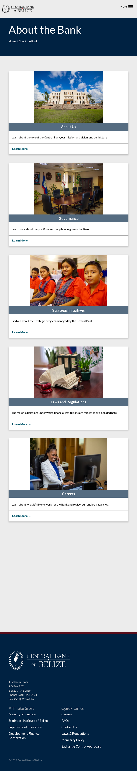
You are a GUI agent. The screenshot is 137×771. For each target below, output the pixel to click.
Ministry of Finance (22, 714)
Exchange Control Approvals (81, 746)
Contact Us (69, 727)
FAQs (65, 721)
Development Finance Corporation (24, 735)
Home (13, 41)
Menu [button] (123, 6)
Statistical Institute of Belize (28, 721)
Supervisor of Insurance (25, 727)
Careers (67, 714)
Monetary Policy (72, 740)
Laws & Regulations (75, 733)
